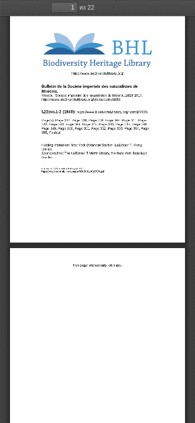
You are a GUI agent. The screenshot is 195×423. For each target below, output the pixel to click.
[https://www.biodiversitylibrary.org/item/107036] (112, 111)
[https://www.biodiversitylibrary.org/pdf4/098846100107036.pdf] (73, 171)
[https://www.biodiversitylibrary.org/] (98, 73)
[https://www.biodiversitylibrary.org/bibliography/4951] (81, 99)
